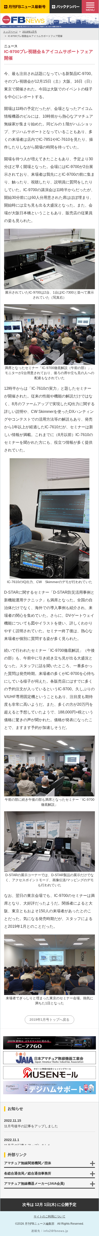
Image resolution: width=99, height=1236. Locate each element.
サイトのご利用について (49, 1216)
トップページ (10, 31)
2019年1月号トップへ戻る (49, 1019)
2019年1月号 (29, 31)
